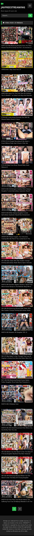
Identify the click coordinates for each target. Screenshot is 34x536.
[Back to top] (28, 530)
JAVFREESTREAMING (12, 7)
